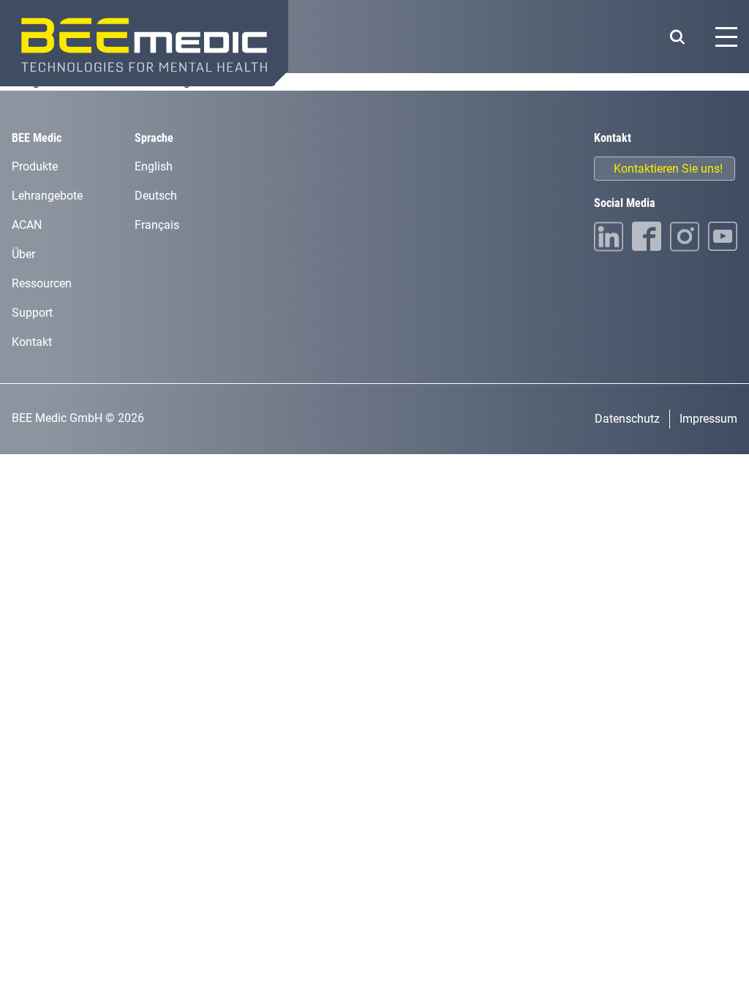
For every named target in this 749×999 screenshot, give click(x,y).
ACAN (27, 225)
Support (32, 313)
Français (157, 225)
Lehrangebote (47, 196)
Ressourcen (42, 283)
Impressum (708, 419)
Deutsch (156, 196)
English (154, 166)
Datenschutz (627, 419)
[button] (677, 37)
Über (23, 254)
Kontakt (32, 342)
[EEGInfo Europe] (144, 43)
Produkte (35, 166)
